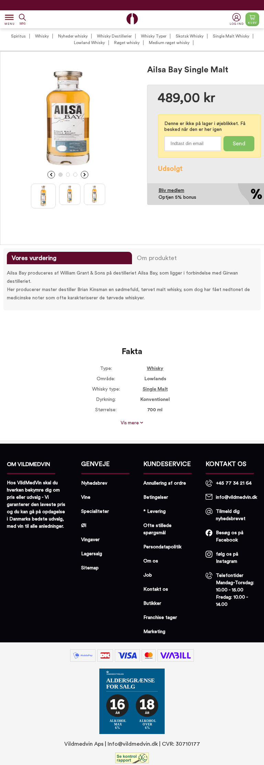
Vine (85, 497)
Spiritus (18, 36)
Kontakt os (155, 589)
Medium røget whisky (169, 43)
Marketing (154, 631)
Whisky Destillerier (114, 36)
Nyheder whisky (73, 36)
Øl (83, 525)
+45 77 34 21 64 (234, 483)
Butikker (152, 603)
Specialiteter (95, 511)
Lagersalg (91, 553)
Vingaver (90, 539)
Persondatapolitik (162, 547)
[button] (237, 19)
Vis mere (130, 423)
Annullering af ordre (164, 483)
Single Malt (155, 389)
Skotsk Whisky (190, 36)
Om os (150, 561)
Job (147, 575)
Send (239, 143)
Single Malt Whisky (231, 36)
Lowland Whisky (89, 43)
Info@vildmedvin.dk (133, 744)
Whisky (42, 36)
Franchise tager (160, 617)
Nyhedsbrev (94, 483)
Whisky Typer (153, 36)
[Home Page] (132, 18)
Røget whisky (127, 43)
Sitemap (90, 568)
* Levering (154, 511)
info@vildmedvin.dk (236, 497)
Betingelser (155, 497)
